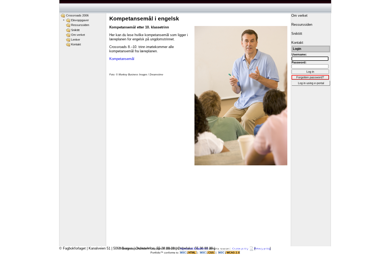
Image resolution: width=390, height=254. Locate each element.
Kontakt (76, 44)
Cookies (262, 248)
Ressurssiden (80, 25)
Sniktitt (75, 30)
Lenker (75, 39)
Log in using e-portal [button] (311, 83)
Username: (299, 54)
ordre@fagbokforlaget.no (234, 248)
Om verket (78, 34)
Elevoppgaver (80, 20)
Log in (310, 71)
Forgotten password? (310, 77)
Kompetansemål (121, 59)
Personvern (280, 248)
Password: (299, 62)
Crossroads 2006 (77, 15)
